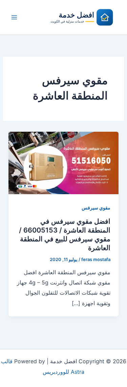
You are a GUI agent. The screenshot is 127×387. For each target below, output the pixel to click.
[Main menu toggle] (14, 17)
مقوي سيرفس (96, 207)
